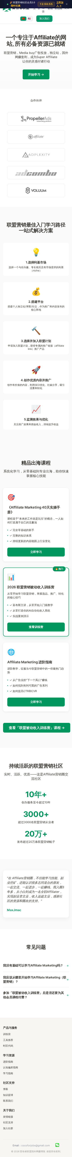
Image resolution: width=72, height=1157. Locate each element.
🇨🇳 (23, 18)
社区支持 (8, 1122)
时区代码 (8, 1045)
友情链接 (8, 1116)
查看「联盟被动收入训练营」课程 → (37, 728)
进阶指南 (8, 1061)
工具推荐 (8, 1039)
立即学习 (36, 552)
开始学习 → (36, 74)
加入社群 (8, 1128)
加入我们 (44, 18)
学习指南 (8, 1073)
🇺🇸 (29, 18)
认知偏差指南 (10, 1067)
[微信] (57, 1145)
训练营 (7, 1034)
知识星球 (8, 1094)
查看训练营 (36, 627)
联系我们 (8, 1100)
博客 (5, 1089)
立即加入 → (59, 4)
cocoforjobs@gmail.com (35, 1145)
